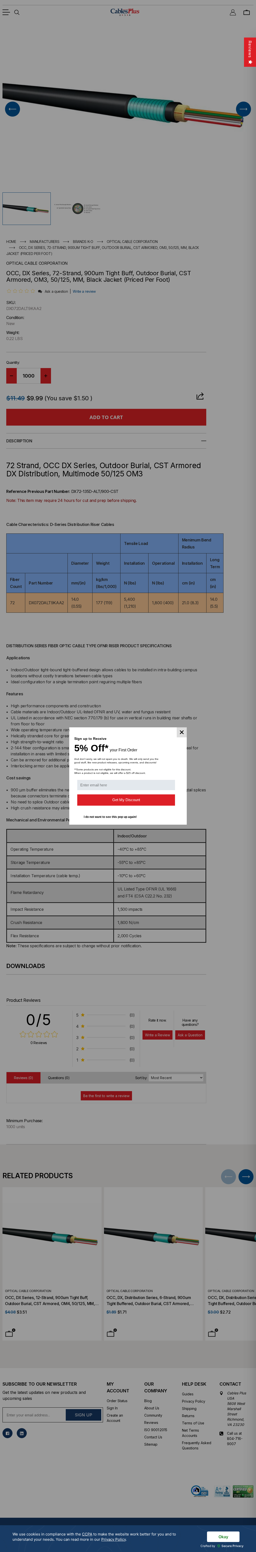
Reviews (250, 49)
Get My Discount (126, 800)
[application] (128, 1538)
